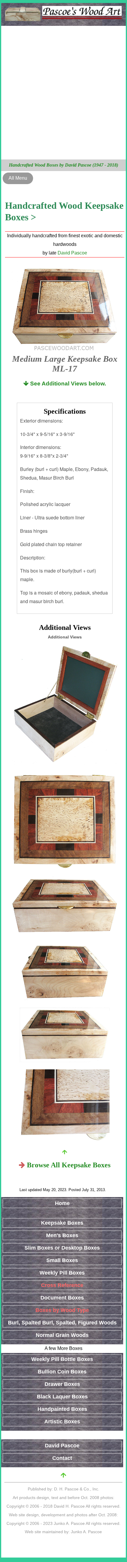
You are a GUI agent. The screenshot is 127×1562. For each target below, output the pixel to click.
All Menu (18, 178)
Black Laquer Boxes (62, 1397)
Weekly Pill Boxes (62, 1273)
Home (62, 1203)
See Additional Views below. (67, 383)
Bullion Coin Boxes (62, 1372)
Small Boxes (62, 1260)
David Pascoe (72, 252)
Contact (62, 1458)
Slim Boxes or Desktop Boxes (62, 1248)
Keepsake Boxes (62, 1223)
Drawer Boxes (62, 1384)
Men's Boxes (62, 1235)
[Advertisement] (63, 92)
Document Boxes (62, 1298)
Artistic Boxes (62, 1422)
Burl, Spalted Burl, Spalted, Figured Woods (62, 1323)
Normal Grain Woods (62, 1335)
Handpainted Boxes (62, 1409)
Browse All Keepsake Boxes (68, 1165)
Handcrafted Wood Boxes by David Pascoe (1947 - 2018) (63, 164)
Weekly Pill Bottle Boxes (62, 1359)
